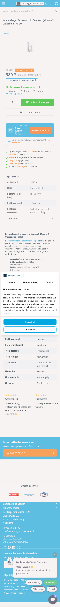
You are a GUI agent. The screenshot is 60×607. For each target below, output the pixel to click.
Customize (30, 329)
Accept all (30, 322)
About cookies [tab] (30, 282)
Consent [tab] (11, 282)
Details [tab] (49, 282)
